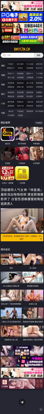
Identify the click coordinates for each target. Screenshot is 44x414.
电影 (3, 84)
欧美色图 (30, 92)
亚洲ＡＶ (11, 73)
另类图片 (39, 96)
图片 (3, 94)
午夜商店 (20, 111)
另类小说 (20, 106)
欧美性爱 (39, 83)
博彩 (3, 65)
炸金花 (20, 68)
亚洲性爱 (11, 83)
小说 (3, 103)
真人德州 (20, 64)
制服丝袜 (11, 87)
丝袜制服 (20, 77)
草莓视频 (30, 111)
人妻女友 (30, 102)
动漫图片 (39, 92)
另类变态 (39, 87)
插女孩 (10, 111)
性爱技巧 (39, 106)
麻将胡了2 (11, 68)
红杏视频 (11, 115)
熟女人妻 (11, 77)
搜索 (38, 55)
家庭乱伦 (20, 102)
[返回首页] (41, 409)
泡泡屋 (20, 115)
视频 (3, 75)
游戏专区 (39, 64)
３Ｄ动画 (39, 73)
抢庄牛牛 (39, 68)
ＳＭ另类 (39, 77)
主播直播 (30, 77)
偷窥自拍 (11, 92)
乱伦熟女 (30, 87)
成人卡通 (30, 83)
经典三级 (20, 87)
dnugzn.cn (22, 49)
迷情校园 (11, 106)
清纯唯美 (20, 96)
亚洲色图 (20, 92)
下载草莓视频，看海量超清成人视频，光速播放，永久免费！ (22, 237)
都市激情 (11, 102)
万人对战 (30, 64)
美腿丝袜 (11, 96)
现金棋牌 (30, 68)
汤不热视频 (39, 111)
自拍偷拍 (20, 73)
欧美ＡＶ (30, 73)
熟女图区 (30, 96)
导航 (3, 113)
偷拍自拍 (20, 83)
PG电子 (11, 64)
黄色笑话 (30, 106)
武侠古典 (39, 102)
